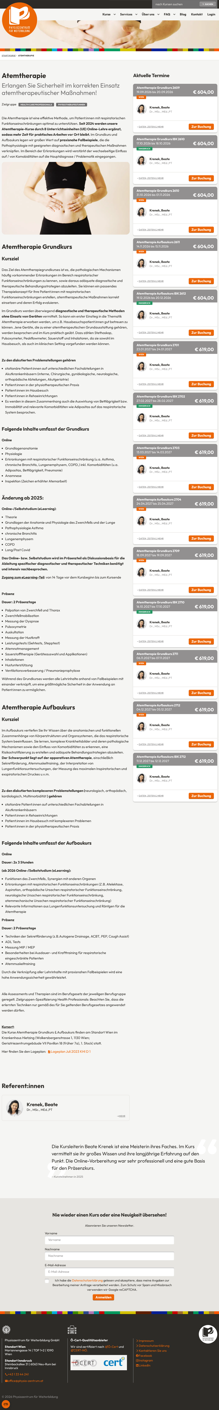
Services (126, 14)
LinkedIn (144, 1366)
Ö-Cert (113, 1347)
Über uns (148, 14)
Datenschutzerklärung (87, 1280)
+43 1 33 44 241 (18, 1374)
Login (212, 15)
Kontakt (197, 14)
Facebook (145, 1356)
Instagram (146, 1361)
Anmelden (103, 1297)
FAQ (167, 14)
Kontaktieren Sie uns (153, 1351)
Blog (183, 14)
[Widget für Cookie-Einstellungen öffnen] (6, 1404)
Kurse (106, 14)
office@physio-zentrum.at (25, 1381)
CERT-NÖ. (81, 1350)
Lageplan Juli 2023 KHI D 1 (71, 1051)
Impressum (146, 1341)
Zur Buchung (202, 127)
